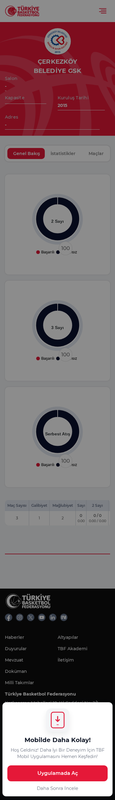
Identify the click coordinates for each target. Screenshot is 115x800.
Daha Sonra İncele (57, 788)
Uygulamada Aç (57, 773)
